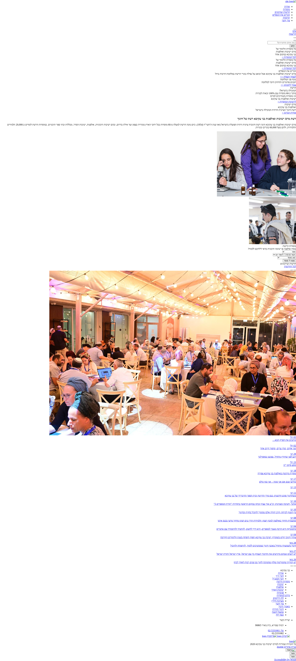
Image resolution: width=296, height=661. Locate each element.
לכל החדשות (290, 266)
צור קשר (286, 20)
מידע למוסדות (283, 595)
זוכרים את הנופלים (281, 15)
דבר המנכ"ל (278, 578)
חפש (293, 46)
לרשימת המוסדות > (287, 101)
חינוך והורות (278, 609)
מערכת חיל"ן (277, 601)
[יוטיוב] (283, 636)
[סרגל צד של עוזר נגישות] (291, 650)
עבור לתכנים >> (288, 85)
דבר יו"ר (280, 576)
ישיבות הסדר (277, 589)
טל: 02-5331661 (276, 630)
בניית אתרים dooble (286, 647)
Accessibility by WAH (285, 659)
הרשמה (292, 34)
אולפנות (280, 587)
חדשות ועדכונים (282, 12)
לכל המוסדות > (289, 57)
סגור (293, 653)
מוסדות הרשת (283, 581)
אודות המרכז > (289, 112)
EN (294, 31)
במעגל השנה (278, 612)
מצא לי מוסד (289, 261)
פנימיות (280, 592)
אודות (287, 6)
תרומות (286, 17)
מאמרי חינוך (284, 606)
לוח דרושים (278, 598)
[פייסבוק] (269, 636)
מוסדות (286, 9)
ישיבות (280, 584)
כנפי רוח (280, 614)
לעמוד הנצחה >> (288, 76)
